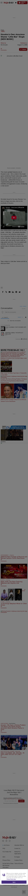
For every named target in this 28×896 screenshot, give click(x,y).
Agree (14, 882)
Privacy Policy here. (11, 879)
